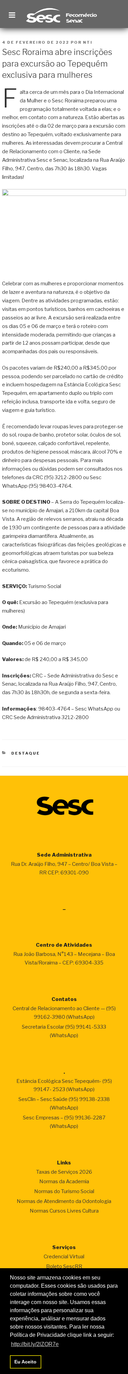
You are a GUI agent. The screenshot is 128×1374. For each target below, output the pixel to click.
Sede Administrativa (64, 855)
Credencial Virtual (64, 1257)
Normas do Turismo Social (64, 1191)
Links (64, 1163)
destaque (25, 753)
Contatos (64, 999)
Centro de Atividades (64, 945)
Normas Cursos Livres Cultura (64, 1211)
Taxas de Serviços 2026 (64, 1172)
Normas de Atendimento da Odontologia (64, 1201)
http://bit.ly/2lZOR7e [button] (35, 1344)
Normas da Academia (64, 1181)
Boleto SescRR (64, 1266)
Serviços (64, 1247)
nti (88, 42)
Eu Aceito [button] (25, 1361)
